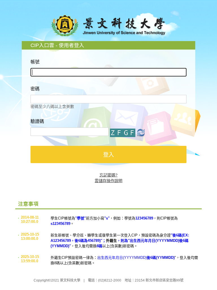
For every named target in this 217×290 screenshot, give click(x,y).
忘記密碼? (108, 175)
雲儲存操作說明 (108, 180)
